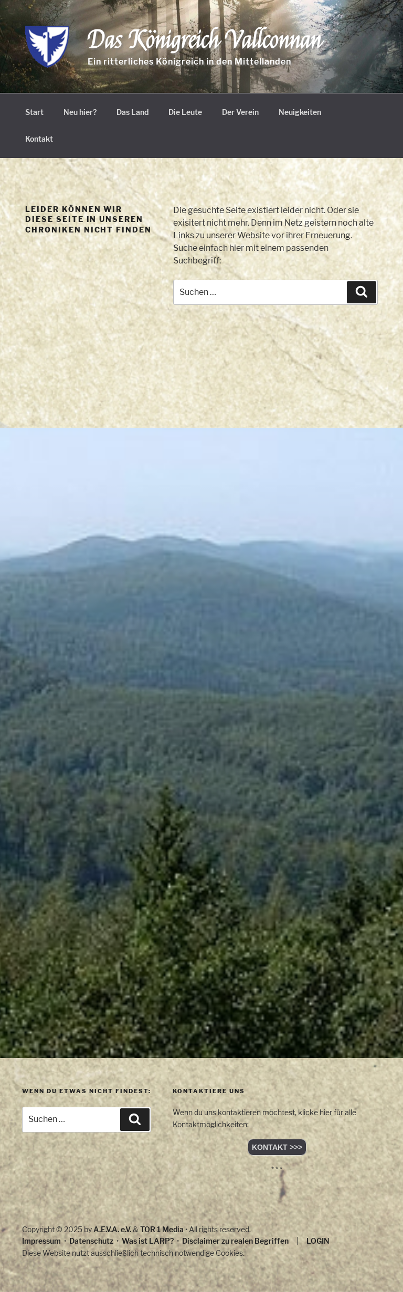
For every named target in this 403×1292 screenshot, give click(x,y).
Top (378, 1267)
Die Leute (185, 112)
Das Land (132, 112)
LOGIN (318, 1240)
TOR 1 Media (162, 1229)
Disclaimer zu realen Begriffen (235, 1240)
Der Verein (240, 112)
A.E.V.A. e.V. (112, 1229)
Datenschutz (91, 1240)
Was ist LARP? (148, 1240)
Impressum (41, 1240)
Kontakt (39, 138)
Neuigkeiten (300, 112)
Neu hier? (80, 112)
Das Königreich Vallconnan (205, 40)
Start (34, 112)
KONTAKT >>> (277, 1147)
